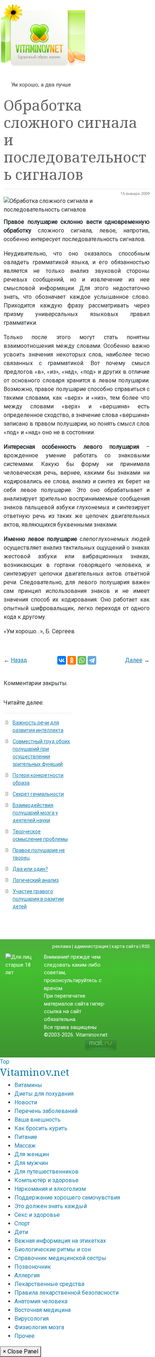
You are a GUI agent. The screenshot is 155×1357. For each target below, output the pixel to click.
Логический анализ (36, 880)
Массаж (25, 1145)
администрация (91, 946)
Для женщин (31, 1154)
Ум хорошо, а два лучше (41, 84)
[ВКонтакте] (61, 660)
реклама (61, 946)
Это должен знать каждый (50, 1206)
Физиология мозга (39, 1327)
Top (4, 1061)
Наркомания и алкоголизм (50, 1188)
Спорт (22, 1223)
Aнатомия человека (40, 1301)
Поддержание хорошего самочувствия (67, 1197)
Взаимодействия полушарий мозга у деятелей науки (35, 812)
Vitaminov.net (34, 1072)
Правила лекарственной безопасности (66, 1292)
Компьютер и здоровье (46, 1180)
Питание (25, 1137)
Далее (133, 660)
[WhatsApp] (82, 660)
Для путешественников (46, 1171)
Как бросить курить (40, 1128)
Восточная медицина (42, 1310)
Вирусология (31, 1318)
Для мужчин (31, 1162)
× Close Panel (20, 1351)
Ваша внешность (37, 1119)
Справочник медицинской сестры (60, 1258)
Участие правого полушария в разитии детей (38, 898)
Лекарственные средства (49, 1284)
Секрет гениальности (38, 794)
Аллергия (27, 1275)
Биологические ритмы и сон (52, 1249)
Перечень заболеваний (46, 1111)
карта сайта (125, 946)
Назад (19, 660)
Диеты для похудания (44, 1093)
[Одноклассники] (71, 660)
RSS (146, 946)
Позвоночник (32, 1266)
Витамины (28, 1085)
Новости (25, 1102)
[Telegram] (92, 660)
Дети (21, 1232)
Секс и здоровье (37, 1214)
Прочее (24, 1335)
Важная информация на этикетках (60, 1240)
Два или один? (30, 869)
